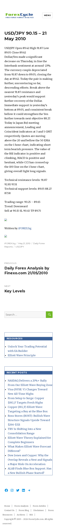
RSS (31, 515)
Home (7, 506)
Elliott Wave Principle (22, 355)
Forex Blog (24, 510)
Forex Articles (39, 506)
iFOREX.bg (24, 228)
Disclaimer (38, 510)
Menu (47, 15)
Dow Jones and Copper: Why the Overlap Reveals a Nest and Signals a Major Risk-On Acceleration (30, 460)
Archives (21, 515)
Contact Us (9, 510)
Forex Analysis (21, 506)
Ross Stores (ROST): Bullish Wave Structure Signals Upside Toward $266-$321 (29, 420)
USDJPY (20, 246)
